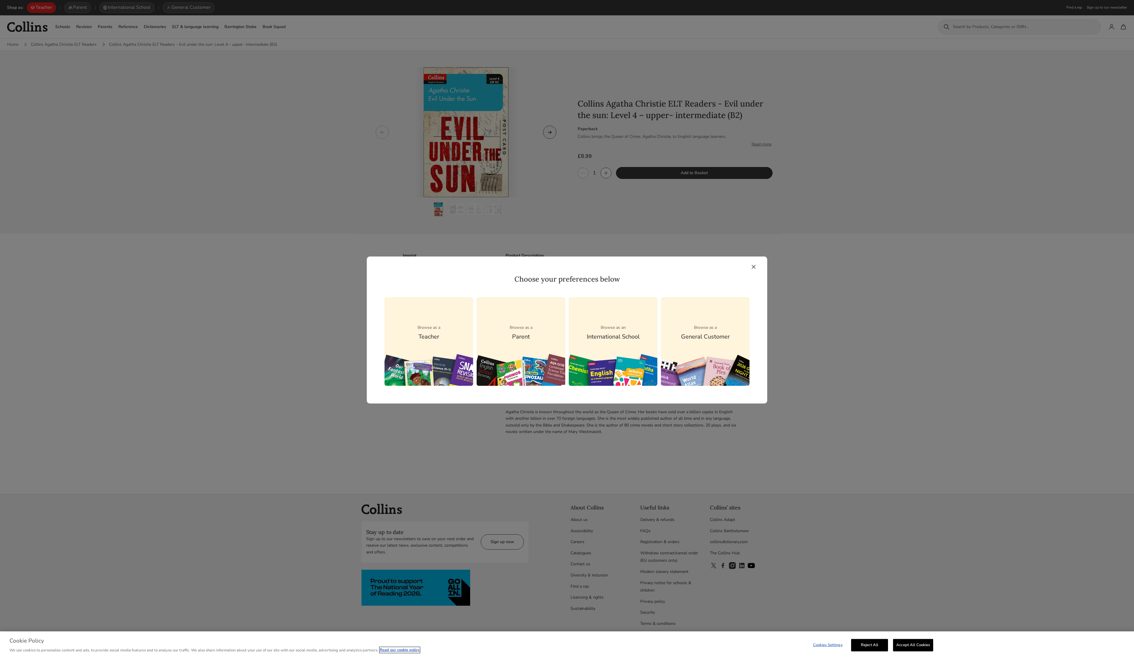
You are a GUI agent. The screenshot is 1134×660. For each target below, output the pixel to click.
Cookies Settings (828, 645)
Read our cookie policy (400, 650)
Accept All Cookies (913, 645)
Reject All (869, 645)
